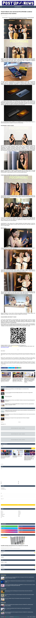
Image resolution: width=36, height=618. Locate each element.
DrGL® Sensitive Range (8, 396)
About (31, 616)
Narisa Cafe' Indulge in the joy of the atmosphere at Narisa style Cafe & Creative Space (17, 598)
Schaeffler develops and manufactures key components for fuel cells (14, 545)
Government (2, 516)
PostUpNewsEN (18, 6)
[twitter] (9, 528)
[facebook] (26, 526)
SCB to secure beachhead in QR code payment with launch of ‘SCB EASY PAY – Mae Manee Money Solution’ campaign (19, 605)
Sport (19, 515)
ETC (1, 517)
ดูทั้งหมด (33, 448)
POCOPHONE (8, 365)
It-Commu (5, 365)
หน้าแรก (2, 9)
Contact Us (33, 616)
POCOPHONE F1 (15, 346)
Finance (19, 510)
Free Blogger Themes (16, 616)
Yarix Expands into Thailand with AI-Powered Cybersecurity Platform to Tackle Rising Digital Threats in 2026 (20, 581)
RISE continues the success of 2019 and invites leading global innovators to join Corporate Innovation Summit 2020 (20, 414)
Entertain (2, 515)
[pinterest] (26, 528)
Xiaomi (4, 9)
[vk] (26, 530)
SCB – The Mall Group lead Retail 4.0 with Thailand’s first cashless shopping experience (17, 608)
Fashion (19, 514)
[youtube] (26, 532)
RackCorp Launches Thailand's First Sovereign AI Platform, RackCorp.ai (6, 457)
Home (1, 510)
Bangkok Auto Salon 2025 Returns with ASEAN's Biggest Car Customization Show (17, 388)
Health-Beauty (3, 514)
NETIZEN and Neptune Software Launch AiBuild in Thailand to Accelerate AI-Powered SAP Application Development (6, 379)
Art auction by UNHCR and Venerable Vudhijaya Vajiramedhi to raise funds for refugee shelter (19, 392)
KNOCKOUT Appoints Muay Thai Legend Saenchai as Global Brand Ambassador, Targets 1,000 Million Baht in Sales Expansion (18, 379)
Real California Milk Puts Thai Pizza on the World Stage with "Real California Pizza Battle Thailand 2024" (19, 595)
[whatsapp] (9, 526)
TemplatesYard (7, 616)
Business (18, 552)
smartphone (16, 365)
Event (19, 516)
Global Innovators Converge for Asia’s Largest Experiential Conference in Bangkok (17, 417)
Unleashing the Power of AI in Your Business (17, 456)
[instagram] (9, 530)
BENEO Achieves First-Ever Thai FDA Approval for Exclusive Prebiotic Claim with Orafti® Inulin (18, 590)
